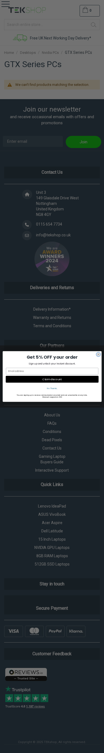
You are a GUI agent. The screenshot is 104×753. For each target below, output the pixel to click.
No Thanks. (52, 388)
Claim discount (52, 379)
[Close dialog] (98, 354)
